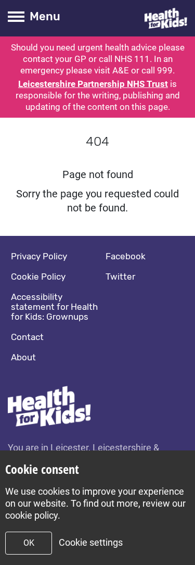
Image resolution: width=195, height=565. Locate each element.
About (23, 357)
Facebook (126, 256)
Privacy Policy (39, 256)
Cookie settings (91, 542)
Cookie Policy (38, 276)
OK (28, 543)
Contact (27, 337)
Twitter (120, 276)
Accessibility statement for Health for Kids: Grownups (54, 307)
